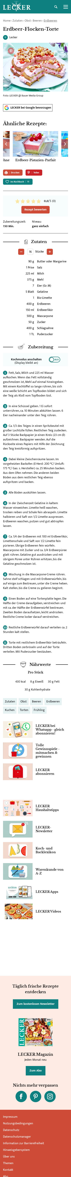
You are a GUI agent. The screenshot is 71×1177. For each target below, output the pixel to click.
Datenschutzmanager (17, 1136)
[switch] (54, 359)
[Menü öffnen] (65, 7)
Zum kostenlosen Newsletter (36, 1004)
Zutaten (17, 20)
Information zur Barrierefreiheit (23, 1143)
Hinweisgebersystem (16, 1150)
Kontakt (8, 1169)
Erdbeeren (50, 20)
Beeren (37, 20)
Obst (28, 20)
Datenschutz (11, 1130)
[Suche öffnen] (56, 7)
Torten (24, 710)
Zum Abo (36, 1070)
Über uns (9, 1156)
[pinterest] (35, 1096)
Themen (8, 1163)
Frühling (39, 710)
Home (7, 20)
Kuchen (10, 710)
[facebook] (21, 1096)
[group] (35, 149)
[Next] (64, 144)
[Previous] (6, 144)
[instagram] (50, 1096)
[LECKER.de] (17, 7)
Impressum (10, 1116)
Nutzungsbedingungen (18, 1123)
